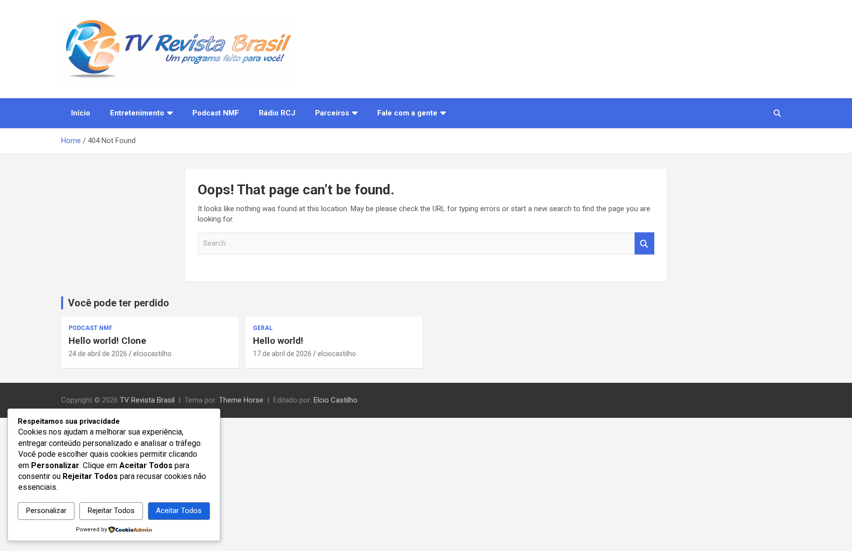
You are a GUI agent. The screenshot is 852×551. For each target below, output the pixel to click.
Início (80, 113)
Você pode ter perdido (118, 303)
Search (644, 243)
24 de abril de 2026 (98, 354)
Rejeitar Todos (111, 510)
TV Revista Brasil (147, 400)
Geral (263, 328)
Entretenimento (137, 113)
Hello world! (278, 340)
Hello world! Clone (107, 340)
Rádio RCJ (277, 113)
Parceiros (332, 113)
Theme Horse (241, 400)
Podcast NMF (215, 113)
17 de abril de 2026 (282, 354)
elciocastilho (152, 354)
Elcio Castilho (335, 400)
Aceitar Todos (179, 510)
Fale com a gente (407, 113)
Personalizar (46, 510)
